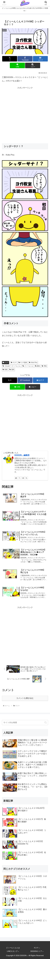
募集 (38, 366)
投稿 (5, 369)
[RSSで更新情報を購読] (26, 478)
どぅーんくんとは (13, 948)
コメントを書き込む (25, 698)
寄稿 (45, 366)
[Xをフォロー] (19, 478)
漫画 (12, 369)
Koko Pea (34, 362)
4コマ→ (37, 948)
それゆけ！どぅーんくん (12, 366)
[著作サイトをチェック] (16, 478)
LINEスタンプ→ (13, 951)
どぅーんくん (28, 366)
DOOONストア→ (37, 951)
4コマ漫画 (23, 362)
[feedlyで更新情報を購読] (23, 478)
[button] (32, 65)
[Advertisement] (25, 115)
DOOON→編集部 (21, 455)
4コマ (6, 362)
